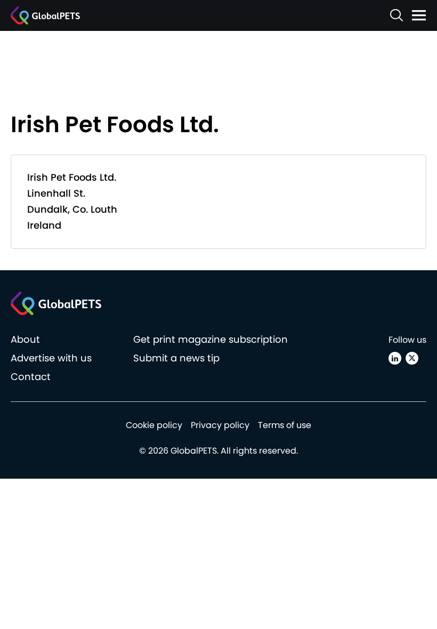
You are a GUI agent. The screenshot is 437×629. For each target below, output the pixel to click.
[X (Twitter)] (412, 358)
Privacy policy (220, 425)
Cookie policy (154, 425)
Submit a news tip (176, 358)
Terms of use (284, 425)
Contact (31, 376)
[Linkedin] (395, 358)
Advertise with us (51, 358)
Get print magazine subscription (210, 339)
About (25, 339)
